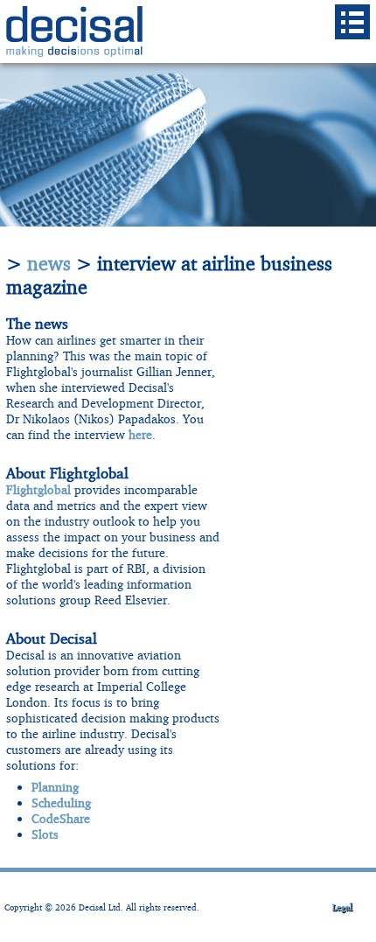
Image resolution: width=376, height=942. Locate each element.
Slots (45, 834)
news (49, 263)
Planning (55, 786)
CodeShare (60, 818)
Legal (342, 907)
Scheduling (61, 802)
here (140, 434)
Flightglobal (38, 489)
